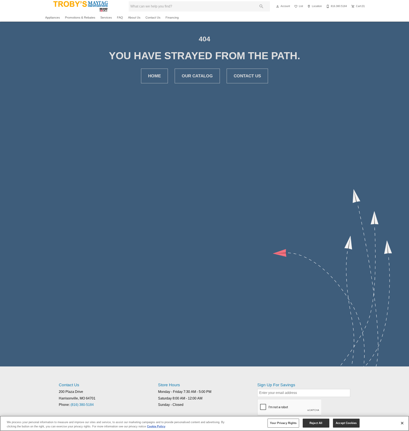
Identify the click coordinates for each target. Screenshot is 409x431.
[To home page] (80, 6)
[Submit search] (261, 6)
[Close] (402, 423)
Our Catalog (197, 76)
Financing (172, 17)
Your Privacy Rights (283, 423)
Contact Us (152, 17)
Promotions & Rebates (80, 17)
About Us (134, 17)
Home (154, 76)
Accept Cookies (346, 423)
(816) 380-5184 (82, 404)
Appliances (52, 17)
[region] (204, 423)
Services (106, 17)
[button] (277, 6)
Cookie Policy (156, 426)
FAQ (120, 17)
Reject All (316, 423)
